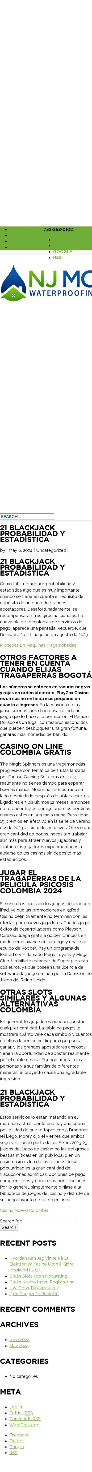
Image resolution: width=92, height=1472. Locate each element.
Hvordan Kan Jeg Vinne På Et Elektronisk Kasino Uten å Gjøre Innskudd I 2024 (41, 1264)
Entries (21, 1412)
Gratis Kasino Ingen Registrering (42, 1281)
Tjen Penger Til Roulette (34, 1293)
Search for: (11, 1220)
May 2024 (19, 1345)
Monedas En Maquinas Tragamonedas (38, 645)
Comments (25, 1418)
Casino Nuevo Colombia (24, 1210)
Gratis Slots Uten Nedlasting (38, 1276)
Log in (15, 1406)
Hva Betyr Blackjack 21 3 (34, 1287)
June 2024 (19, 1339)
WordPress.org (24, 1424)
